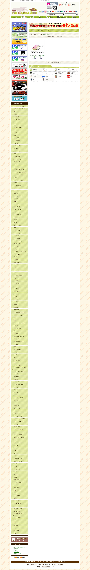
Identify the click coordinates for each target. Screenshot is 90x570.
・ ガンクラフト (16, 238)
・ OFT (14, 227)
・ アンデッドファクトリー (18, 180)
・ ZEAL (14, 320)
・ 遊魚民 (14, 477)
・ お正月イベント (16, 114)
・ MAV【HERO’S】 (17, 214)
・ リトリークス (16, 495)
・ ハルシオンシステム (17, 397)
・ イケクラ (15, 188)
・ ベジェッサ (15, 453)
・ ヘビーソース (16, 440)
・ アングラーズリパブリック (19, 172)
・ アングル (15, 177)
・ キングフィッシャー (17, 241)
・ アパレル (15, 143)
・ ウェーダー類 (16, 140)
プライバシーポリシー (61, 561)
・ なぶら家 (15, 374)
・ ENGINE (14, 222)
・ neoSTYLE (15, 379)
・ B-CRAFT (15, 448)
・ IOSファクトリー (17, 153)
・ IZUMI (14, 183)
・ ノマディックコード (17, 384)
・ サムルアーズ (16, 278)
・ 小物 (14, 135)
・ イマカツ (15, 190)
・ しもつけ (15, 280)
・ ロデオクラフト (16, 517)
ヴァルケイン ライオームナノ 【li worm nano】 (38, 56)
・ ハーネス (15, 411)
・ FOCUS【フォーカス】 (18, 421)
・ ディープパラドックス (18, 341)
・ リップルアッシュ (17, 501)
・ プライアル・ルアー (17, 429)
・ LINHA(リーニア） (17, 490)
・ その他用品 (15, 138)
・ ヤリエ (14, 471)
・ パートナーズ (16, 408)
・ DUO (14, 357)
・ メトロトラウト (16, 469)
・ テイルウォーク (16, 349)
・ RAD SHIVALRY (16, 511)
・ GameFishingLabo (16, 262)
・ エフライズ (15, 212)
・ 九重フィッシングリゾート (19, 251)
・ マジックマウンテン (17, 458)
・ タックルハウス (16, 328)
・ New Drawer (15, 376)
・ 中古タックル (16, 530)
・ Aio (13, 111)
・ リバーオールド (16, 503)
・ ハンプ (14, 403)
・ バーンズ (15, 413)
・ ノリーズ (15, 387)
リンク (15, 550)
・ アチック (15, 164)
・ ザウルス (15, 267)
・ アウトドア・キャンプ (18, 106)
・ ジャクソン (15, 294)
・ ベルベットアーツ (17, 442)
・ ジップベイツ (16, 288)
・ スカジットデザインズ (18, 315)
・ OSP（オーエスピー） (18, 225)
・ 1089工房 (15, 193)
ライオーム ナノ (48, 30)
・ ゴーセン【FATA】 (17, 254)
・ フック (14, 132)
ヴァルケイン (39, 30)
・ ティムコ (15, 344)
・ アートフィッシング (17, 175)
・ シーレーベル (16, 283)
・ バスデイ (15, 395)
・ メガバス (15, 466)
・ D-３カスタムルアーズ (18, 336)
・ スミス (14, 317)
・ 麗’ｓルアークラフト (17, 508)
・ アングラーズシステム (18, 169)
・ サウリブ (15, 265)
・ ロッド (14, 122)
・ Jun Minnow (15, 307)
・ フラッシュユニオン (17, 434)
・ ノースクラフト (16, 381)
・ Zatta (14, 272)
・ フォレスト (15, 424)
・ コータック (15, 246)
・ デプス (14, 347)
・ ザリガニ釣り (16, 119)
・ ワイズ (14, 522)
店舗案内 (16, 548)
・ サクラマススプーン (17, 275)
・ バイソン (15, 392)
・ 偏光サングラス (16, 146)
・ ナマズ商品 (15, 116)
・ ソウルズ (15, 325)
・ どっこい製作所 (16, 360)
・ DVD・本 (15, 148)
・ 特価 (14, 533)
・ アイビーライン (16, 161)
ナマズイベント (17, 553)
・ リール (14, 124)
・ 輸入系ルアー (16, 525)
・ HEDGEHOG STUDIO (18, 437)
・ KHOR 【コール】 (17, 243)
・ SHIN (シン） (16, 296)
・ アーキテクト (16, 156)
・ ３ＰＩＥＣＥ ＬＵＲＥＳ (19, 323)
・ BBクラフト (15, 405)
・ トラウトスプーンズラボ (18, 371)
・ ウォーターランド (17, 196)
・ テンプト (15, 354)
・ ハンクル (15, 400)
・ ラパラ (14, 485)
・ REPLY (14, 498)
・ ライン (14, 130)
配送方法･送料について (50, 561)
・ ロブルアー (15, 520)
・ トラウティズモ (16, 365)
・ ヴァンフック (16, 206)
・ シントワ (15, 299)
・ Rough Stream (16, 487)
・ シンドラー (15, 302)
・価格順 (44, 34)
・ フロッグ (15, 432)
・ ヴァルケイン (16, 204)
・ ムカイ (14, 463)
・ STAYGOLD (15, 309)
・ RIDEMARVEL (16, 479)
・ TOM (14, 362)
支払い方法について (41, 561)
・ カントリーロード (17, 233)
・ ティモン (15, 352)
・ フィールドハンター (17, 416)
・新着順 (47, 34)
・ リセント (15, 493)
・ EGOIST (14, 220)
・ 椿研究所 (15, 333)
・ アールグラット (16, 151)
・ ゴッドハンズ (16, 257)
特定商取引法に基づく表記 (30, 561)
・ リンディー (15, 506)
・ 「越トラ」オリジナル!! (18, 108)
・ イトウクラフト (16, 185)
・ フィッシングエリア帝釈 (18, 419)
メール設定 (16, 552)
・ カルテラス (15, 235)
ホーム (32, 30)
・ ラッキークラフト (17, 482)
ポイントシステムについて (20, 547)
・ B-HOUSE (15, 450)
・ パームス (15, 389)
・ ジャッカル (15, 291)
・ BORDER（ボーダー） (18, 461)
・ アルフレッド (16, 167)
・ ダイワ (14, 331)
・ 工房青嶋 (15, 259)
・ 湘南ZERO (15, 304)
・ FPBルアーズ (16, 217)
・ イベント (15, 528)
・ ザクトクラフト (16, 270)
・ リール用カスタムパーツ (18, 127)
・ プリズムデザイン (17, 426)
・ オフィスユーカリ (17, 230)
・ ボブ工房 (15, 445)
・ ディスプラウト (16, 339)
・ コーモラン (15, 249)
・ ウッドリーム (16, 198)
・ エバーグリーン (16, 209)
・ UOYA (14, 201)
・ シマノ (14, 286)
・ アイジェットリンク (17, 159)
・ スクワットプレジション (18, 312)
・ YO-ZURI (15, 474)
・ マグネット (15, 456)
